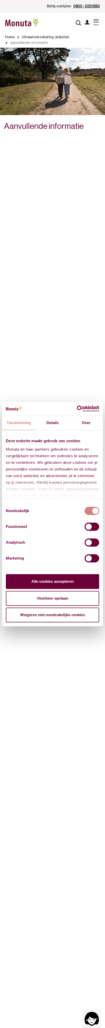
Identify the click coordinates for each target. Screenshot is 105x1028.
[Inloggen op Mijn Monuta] (87, 22)
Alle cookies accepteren (52, 581)
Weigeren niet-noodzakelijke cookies (52, 615)
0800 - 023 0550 (86, 6)
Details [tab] (52, 422)
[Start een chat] (92, 1019)
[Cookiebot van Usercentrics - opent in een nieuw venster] (77, 408)
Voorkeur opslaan (52, 598)
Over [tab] (86, 422)
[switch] (92, 527)
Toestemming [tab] (19, 422)
